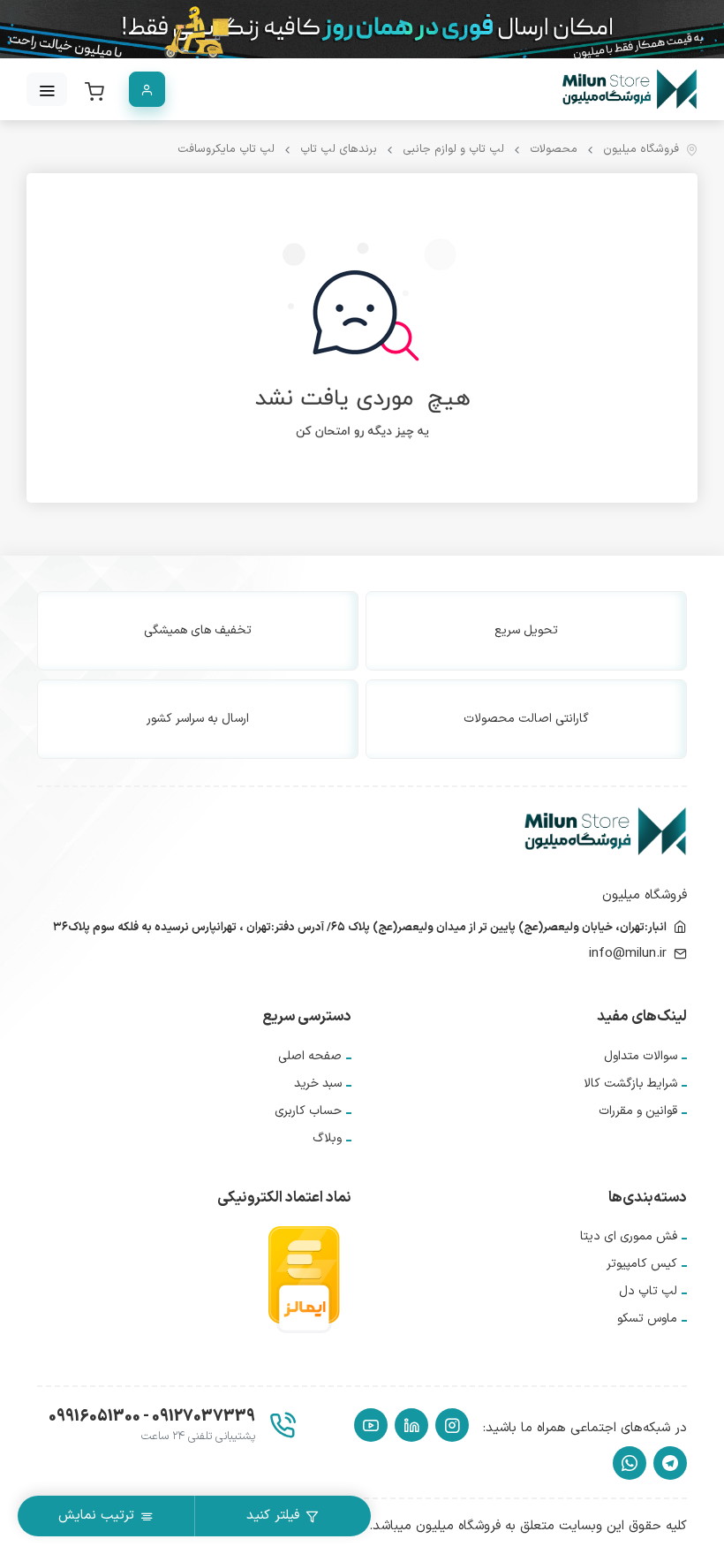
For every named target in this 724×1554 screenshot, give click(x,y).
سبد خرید (318, 1083)
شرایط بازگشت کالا (630, 1083)
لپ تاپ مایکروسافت (226, 149)
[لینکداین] (411, 1425)
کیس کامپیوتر (642, 1264)
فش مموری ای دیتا (628, 1236)
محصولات (553, 149)
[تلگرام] (670, 1463)
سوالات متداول (640, 1056)
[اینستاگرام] (452, 1425)
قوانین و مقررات (638, 1111)
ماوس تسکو (647, 1318)
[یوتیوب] (371, 1425)
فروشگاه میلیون (641, 149)
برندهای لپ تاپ (338, 149)
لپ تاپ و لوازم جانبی (453, 149)
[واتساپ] (629, 1463)
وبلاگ (327, 1138)
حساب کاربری (308, 1111)
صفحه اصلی (310, 1056)
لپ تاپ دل (648, 1291)
